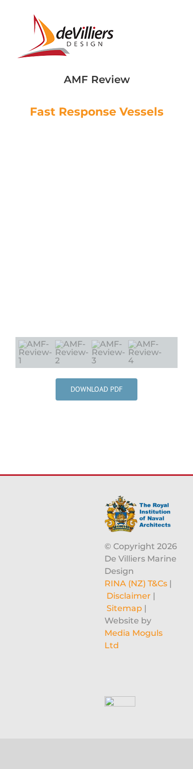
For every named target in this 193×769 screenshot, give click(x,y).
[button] (27, 234)
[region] (96, 249)
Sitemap (124, 608)
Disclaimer (129, 596)
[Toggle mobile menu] (173, 15)
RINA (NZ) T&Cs (135, 583)
